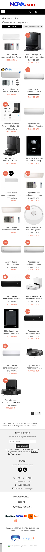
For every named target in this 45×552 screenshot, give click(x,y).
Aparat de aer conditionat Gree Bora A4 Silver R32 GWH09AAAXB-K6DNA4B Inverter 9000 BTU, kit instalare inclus (11, 228)
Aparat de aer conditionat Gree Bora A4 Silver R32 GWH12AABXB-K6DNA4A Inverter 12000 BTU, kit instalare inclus (34, 194)
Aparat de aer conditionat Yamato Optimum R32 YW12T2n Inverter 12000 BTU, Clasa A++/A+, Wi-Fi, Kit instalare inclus (11, 263)
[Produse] (3, 12)
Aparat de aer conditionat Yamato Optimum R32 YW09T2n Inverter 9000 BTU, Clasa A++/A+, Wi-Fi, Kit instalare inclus (34, 263)
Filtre (13, 26)
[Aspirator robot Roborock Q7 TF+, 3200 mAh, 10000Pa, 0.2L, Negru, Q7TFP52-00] (11, 388)
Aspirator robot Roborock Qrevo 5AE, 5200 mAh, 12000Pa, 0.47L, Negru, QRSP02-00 (11, 159)
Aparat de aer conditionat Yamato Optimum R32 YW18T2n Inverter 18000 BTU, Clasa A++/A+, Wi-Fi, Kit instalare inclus (34, 125)
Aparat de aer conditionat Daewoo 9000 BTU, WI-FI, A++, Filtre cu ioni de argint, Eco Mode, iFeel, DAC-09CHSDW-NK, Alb (11, 366)
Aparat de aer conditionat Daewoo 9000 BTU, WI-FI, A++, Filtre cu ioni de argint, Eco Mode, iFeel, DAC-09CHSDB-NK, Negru (33, 332)
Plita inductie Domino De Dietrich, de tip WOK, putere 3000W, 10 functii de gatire (34, 159)
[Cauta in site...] (42, 11)
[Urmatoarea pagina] (39, 413)
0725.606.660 (24, 485)
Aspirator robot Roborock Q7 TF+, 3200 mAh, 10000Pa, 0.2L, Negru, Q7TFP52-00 (11, 401)
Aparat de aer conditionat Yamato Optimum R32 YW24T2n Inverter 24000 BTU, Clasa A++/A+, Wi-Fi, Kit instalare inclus (34, 90)
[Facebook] (20, 470)
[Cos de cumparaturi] (36, 11)
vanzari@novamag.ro (23, 488)
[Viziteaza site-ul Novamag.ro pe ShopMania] (15, 538)
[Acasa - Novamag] (22, 4)
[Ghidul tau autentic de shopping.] (28, 539)
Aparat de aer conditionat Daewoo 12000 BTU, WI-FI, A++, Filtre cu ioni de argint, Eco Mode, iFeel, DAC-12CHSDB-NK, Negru (11, 297)
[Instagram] (25, 470)
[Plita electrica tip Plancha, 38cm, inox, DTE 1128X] (11, 318)
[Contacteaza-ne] (30, 11)
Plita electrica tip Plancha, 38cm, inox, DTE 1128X (11, 332)
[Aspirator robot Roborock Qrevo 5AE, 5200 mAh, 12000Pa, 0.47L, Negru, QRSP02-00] (11, 146)
